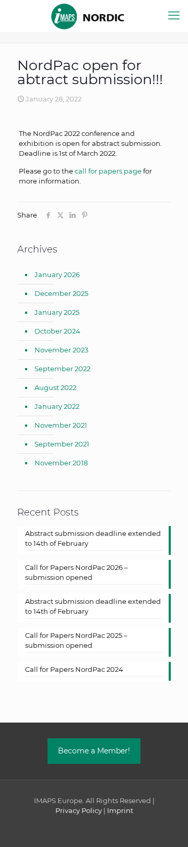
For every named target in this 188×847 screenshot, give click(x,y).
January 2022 (56, 406)
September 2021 (61, 444)
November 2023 (61, 350)
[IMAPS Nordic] (94, 16)
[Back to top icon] (167, 826)
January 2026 (57, 274)
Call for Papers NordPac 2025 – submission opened (76, 640)
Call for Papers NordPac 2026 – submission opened (76, 572)
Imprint (120, 810)
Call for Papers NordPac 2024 (74, 669)
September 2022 (62, 368)
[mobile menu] (174, 16)
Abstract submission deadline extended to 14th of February (93, 538)
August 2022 (55, 387)
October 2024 (57, 331)
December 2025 (61, 293)
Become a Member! (94, 751)
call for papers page (108, 171)
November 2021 (60, 425)
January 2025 (56, 312)
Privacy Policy (78, 810)
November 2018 (61, 463)
